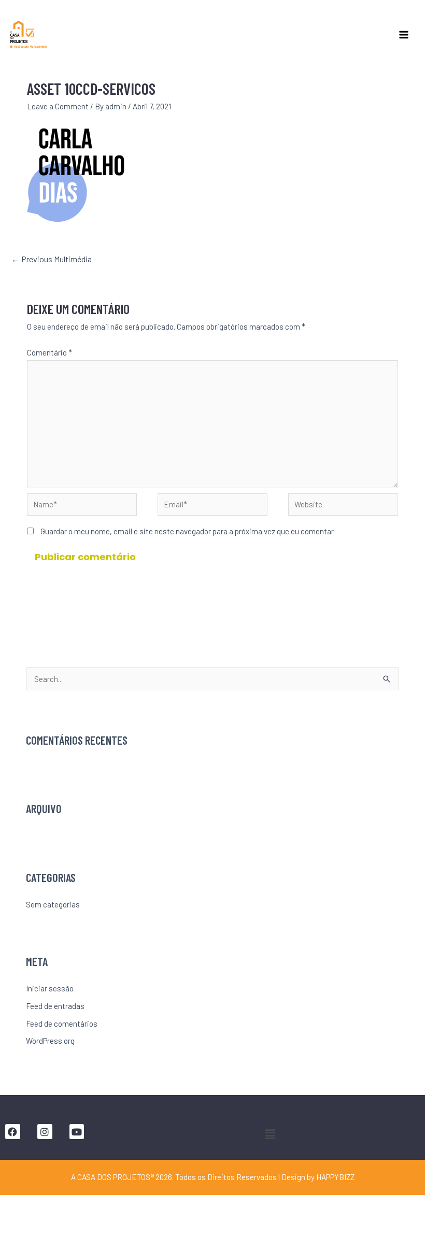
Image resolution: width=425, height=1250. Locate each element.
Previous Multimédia (51, 259)
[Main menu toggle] (404, 34)
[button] (270, 1134)
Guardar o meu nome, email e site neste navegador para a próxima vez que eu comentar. (187, 531)
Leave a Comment (58, 106)
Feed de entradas (55, 1006)
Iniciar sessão (50, 988)
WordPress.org (50, 1040)
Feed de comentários (61, 1023)
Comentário (49, 352)
